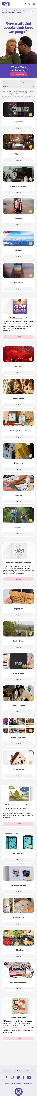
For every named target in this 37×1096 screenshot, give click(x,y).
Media (18, 1071)
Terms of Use (9, 1083)
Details (18, 128)
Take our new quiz (18, 74)
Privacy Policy (18, 1083)
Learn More (19, 12)
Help (7, 1071)
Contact (29, 1071)
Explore (18, 337)
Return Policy (28, 1083)
